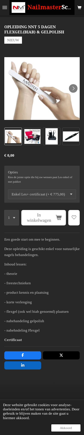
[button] (13, 136)
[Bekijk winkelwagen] (79, 7)
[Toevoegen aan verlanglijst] (74, 217)
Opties (13, 172)
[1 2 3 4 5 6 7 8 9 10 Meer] (11, 217)
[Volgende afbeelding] (73, 88)
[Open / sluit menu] (4, 7)
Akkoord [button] (66, 428)
